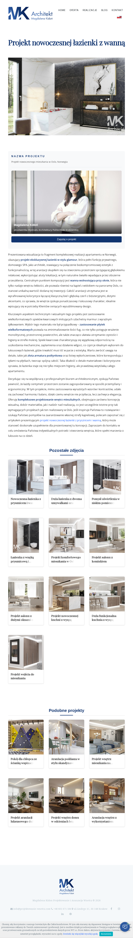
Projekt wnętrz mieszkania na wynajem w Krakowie (105, 763)
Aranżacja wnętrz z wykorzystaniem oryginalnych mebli (104, 821)
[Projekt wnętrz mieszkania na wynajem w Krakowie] (107, 737)
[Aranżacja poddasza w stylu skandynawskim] (66, 737)
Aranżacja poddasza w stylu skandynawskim (65, 761)
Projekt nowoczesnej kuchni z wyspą (64, 618)
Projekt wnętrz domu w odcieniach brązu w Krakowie (65, 821)
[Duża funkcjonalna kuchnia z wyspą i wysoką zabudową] (107, 594)
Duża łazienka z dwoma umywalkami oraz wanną (66, 502)
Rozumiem (106, 934)
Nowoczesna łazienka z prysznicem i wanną (26, 501)
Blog (104, 10)
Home (61, 10)
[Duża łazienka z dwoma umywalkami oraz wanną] (66, 477)
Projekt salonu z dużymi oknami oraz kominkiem (24, 619)
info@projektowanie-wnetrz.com (31, 909)
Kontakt (117, 10)
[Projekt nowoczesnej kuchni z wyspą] (66, 594)
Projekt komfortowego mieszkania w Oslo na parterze (66, 561)
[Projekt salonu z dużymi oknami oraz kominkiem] (26, 594)
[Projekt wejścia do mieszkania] (26, 652)
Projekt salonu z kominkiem (102, 559)
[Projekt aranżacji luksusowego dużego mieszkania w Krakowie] (26, 795)
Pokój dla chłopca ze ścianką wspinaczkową (26, 761)
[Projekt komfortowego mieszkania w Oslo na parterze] (66, 535)
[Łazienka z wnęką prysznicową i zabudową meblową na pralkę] (26, 535)
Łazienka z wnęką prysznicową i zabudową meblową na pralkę (25, 563)
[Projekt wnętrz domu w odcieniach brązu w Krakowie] (66, 795)
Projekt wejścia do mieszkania (22, 676)
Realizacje (90, 10)
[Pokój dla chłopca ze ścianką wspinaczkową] (26, 737)
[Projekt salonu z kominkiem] (107, 535)
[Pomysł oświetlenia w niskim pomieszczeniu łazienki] (107, 477)
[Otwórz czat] (125, 927)
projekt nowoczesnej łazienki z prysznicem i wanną (70, 420)
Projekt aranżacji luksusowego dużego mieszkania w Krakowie (24, 823)
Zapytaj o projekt (66, 239)
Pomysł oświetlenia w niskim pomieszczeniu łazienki (106, 502)
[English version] (119, 17)
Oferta (74, 10)
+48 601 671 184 (62, 909)
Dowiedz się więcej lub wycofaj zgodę (80, 934)
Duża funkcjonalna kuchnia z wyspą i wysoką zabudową (104, 619)
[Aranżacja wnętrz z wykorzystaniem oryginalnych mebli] (107, 795)
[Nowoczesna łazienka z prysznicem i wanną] (26, 477)
